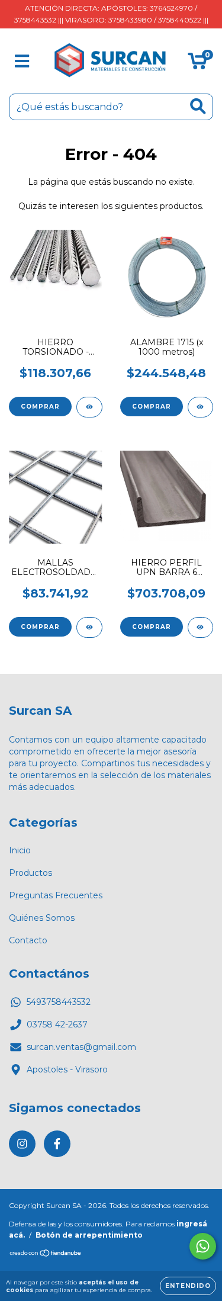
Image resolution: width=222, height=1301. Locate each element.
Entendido (188, 1286)
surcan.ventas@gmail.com (81, 1047)
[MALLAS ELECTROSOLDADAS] (89, 627)
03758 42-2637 (57, 1024)
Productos (30, 873)
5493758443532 (59, 1002)
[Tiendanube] (46, 1254)
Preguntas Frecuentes (55, 895)
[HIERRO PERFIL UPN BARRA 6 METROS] (201, 627)
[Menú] (22, 61)
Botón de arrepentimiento (89, 1235)
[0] (197, 64)
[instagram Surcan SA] (22, 1143)
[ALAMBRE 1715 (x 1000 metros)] (201, 407)
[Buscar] (198, 106)
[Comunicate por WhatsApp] (202, 1246)
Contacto (28, 940)
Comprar (40, 406)
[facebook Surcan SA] (57, 1143)
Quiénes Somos (42, 918)
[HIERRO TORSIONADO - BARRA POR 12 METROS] (89, 407)
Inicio (20, 850)
